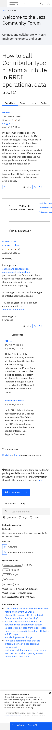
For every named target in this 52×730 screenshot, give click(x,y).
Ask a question (12, 492)
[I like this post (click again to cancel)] (34, 187)
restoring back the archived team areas (25, 650)
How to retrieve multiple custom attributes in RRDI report (27, 633)
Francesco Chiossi (11, 245)
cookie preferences (13, 715)
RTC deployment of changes (19, 637)
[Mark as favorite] (4, 187)
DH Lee (6, 112)
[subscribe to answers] (4, 546)
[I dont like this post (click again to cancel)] (40, 187)
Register (6, 455)
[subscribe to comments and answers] (4, 552)
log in (17, 455)
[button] (50, 693)
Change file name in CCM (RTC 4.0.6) (24, 614)
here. (40, 480)
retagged (6, 123)
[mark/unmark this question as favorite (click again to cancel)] (4, 187)
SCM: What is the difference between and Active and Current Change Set (26, 610)
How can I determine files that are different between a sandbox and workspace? (22, 643)
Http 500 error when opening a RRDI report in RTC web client (24, 655)
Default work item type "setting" (21, 618)
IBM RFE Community (13, 309)
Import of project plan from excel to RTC (26, 627)
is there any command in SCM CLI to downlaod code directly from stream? (24, 623)
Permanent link (9, 241)
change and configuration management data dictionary (17, 270)
